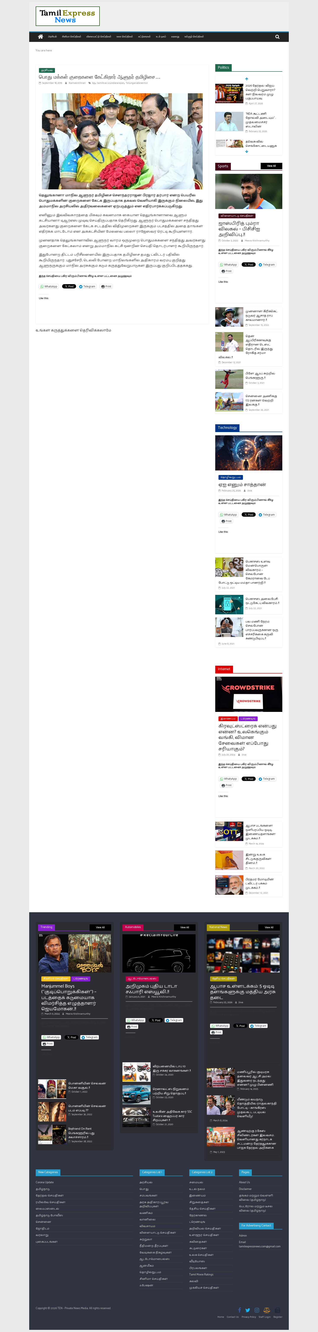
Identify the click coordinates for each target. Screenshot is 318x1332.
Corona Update (45, 1182)
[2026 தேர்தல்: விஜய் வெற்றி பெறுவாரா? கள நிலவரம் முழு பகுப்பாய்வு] (229, 86)
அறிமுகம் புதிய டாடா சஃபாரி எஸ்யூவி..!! (151, 989)
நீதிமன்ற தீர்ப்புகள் (154, 1246)
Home (220, 1317)
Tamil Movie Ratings (201, 1274)
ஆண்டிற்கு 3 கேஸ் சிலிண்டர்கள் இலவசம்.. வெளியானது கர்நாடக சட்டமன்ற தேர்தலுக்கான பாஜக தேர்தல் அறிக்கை (256, 1139)
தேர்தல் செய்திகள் (50, 1195)
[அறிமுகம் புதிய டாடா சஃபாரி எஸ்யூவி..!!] (159, 936)
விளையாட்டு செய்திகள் (99, 36)
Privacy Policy (249, 1317)
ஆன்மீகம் (147, 1266)
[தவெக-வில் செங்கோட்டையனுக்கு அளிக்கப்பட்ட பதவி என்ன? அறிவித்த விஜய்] (229, 142)
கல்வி (193, 1281)
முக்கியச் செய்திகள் (204, 1288)
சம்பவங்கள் (148, 1195)
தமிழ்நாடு (43, 1189)
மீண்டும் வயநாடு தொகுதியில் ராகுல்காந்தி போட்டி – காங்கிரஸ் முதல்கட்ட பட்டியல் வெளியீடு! (257, 1108)
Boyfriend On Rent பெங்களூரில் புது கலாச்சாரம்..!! (81, 1133)
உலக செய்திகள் (125, 36)
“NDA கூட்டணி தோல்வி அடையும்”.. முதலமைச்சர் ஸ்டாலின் (261, 120)
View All (271, 166)
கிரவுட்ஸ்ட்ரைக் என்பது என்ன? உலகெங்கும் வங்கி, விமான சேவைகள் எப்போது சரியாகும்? (247, 737)
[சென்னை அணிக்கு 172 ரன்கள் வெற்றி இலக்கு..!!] (229, 395)
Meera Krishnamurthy (257, 241)
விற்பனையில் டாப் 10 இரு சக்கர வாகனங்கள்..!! (172, 1068)
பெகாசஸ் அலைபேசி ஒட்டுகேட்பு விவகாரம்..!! (262, 601)
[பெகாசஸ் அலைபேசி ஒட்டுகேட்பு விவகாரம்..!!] (229, 597)
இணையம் (228, 719)
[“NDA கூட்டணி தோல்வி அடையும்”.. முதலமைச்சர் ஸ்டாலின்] (229, 114)
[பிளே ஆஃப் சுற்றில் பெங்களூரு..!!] (229, 372)
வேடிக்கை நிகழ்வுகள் (156, 1252)
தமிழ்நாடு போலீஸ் (49, 1215)
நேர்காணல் (198, 1215)
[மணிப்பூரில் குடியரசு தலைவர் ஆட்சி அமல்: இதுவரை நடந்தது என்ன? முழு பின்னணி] (221, 1070)
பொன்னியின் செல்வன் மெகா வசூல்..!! (87, 1085)
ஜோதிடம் (42, 1228)
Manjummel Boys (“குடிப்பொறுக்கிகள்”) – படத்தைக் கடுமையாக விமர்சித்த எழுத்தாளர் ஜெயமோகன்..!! (68, 997)
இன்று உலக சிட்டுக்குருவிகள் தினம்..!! (258, 859)
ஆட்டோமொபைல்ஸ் (142, 979)
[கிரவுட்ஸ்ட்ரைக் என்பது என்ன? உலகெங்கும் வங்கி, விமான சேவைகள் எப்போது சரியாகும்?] (248, 679)
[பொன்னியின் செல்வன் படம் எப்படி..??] (52, 1104)
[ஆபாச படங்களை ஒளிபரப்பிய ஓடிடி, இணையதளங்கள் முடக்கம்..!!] (229, 824)
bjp (93, 83)
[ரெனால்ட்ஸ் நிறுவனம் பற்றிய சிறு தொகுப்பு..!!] (136, 1087)
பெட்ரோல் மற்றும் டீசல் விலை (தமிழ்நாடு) (256, 1208)
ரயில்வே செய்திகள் (51, 1202)
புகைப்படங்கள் (47, 1242)
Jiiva (249, 491)
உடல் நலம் (161, 36)
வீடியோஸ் (197, 1261)
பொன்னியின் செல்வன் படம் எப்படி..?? (87, 1108)
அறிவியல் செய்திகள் (205, 1228)
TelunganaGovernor (137, 83)
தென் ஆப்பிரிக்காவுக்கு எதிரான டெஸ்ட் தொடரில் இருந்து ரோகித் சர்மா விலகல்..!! (245, 347)
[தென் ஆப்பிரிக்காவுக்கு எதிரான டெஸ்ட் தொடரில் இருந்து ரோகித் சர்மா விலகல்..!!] (229, 335)
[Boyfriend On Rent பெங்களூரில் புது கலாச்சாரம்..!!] (52, 1126)
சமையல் (196, 1182)
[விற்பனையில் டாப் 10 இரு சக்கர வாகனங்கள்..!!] (136, 1064)
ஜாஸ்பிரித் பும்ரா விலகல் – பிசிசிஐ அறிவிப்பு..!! (239, 229)
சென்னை (43, 1222)
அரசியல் (52, 36)
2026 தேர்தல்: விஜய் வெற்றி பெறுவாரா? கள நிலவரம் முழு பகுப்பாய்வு (260, 92)
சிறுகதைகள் (199, 1202)
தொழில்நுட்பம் (231, 477)
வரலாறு (175, 36)
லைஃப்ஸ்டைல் (47, 1209)
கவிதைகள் (198, 1242)
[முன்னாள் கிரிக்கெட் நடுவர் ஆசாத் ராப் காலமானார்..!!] (229, 310)
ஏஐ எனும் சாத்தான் (242, 485)
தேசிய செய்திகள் (223, 979)
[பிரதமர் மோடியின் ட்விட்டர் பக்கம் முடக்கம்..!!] (229, 878)
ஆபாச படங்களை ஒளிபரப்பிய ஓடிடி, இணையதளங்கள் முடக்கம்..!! (261, 832)
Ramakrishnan (77, 83)
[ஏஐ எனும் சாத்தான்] (248, 438)
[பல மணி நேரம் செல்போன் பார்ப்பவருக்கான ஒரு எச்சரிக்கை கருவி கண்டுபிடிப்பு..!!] (229, 620)
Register (277, 1317)
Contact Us (233, 1317)
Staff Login (265, 1317)
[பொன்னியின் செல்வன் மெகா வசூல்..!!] (52, 1081)
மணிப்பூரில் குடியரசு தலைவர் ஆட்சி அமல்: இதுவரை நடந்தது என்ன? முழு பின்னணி (255, 1078)
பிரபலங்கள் (198, 1268)
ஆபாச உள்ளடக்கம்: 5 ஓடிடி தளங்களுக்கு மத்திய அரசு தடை (243, 992)
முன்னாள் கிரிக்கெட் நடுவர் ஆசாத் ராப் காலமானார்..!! (262, 315)
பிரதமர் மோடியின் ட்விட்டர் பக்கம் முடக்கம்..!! (260, 883)
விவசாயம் (147, 1226)
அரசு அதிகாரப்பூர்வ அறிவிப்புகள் (154, 1204)
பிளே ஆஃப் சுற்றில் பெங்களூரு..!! (260, 375)
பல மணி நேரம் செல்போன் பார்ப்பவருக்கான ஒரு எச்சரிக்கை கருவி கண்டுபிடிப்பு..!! (262, 630)
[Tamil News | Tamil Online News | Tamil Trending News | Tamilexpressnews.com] (40, 37)
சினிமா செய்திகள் (71, 36)
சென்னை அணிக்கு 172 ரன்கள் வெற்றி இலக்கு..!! (261, 400)
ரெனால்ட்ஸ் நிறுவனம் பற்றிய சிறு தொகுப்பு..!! (171, 1091)
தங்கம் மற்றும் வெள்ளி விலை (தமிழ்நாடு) (256, 1197)
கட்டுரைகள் (144, 36)
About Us (244, 1182)
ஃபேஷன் (146, 1285)
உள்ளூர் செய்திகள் (194, 36)
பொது (144, 1189)
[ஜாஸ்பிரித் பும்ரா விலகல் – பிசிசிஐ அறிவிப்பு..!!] (248, 176)
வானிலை (148, 1219)
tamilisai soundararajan (110, 83)
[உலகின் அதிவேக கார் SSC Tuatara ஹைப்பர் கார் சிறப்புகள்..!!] (136, 1109)
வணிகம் (146, 1213)
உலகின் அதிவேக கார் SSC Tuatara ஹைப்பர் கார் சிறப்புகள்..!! (172, 1116)
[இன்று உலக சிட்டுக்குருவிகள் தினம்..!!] (229, 853)
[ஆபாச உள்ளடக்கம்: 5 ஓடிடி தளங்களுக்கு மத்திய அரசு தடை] (243, 936)
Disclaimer (245, 1189)
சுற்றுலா (146, 1239)
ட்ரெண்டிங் (248, 719)
